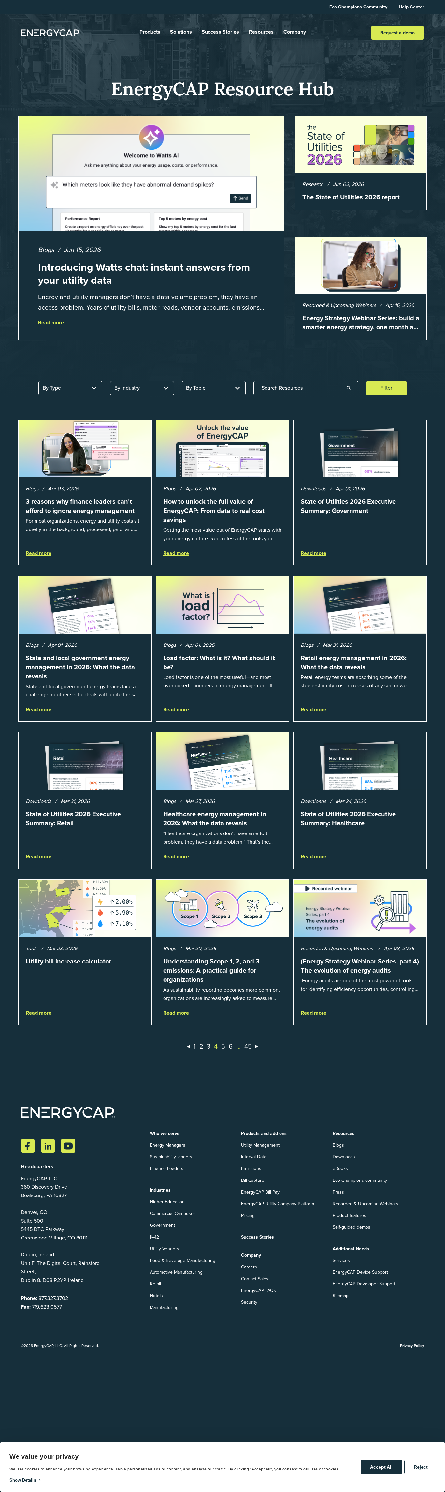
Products (149, 32)
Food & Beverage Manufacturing (182, 1260)
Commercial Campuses (173, 1213)
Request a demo (397, 32)
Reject (421, 1467)
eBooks (340, 1168)
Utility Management (260, 1145)
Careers (249, 1267)
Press (338, 1192)
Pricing (248, 1215)
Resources (261, 32)
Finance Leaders (166, 1168)
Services (341, 1260)
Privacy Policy (412, 1346)
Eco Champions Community (358, 7)
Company (294, 32)
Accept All (381, 1467)
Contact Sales (254, 1278)
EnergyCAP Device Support (360, 1272)
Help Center (411, 7)
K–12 (154, 1237)
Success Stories (220, 32)
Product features (349, 1215)
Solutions (181, 32)
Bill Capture (252, 1180)
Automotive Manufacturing (176, 1272)
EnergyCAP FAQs (258, 1290)
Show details (22, 1480)
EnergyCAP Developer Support (364, 1284)
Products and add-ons (264, 1133)
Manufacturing (164, 1307)
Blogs (338, 1145)
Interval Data (253, 1156)
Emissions (251, 1168)
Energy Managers (167, 1145)
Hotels (156, 1295)
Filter (386, 388)
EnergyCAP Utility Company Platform (277, 1203)
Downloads (344, 1156)
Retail (155, 1284)
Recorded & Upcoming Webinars (365, 1203)
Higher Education (167, 1201)
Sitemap (341, 1295)
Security (249, 1302)
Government (162, 1225)
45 (248, 1046)
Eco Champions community (360, 1180)
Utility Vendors (164, 1248)
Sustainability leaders (171, 1156)
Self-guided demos (351, 1227)
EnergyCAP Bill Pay (260, 1192)
